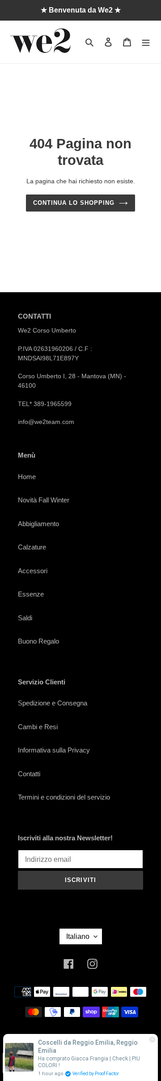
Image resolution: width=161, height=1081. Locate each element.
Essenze (31, 594)
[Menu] (145, 42)
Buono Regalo (38, 641)
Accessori (32, 571)
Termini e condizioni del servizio (64, 797)
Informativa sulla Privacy (54, 750)
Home (27, 476)
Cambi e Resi (38, 727)
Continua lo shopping (74, 202)
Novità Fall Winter (43, 500)
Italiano (77, 936)
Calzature (32, 547)
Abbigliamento (38, 524)
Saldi (25, 618)
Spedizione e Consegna (52, 703)
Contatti (29, 774)
